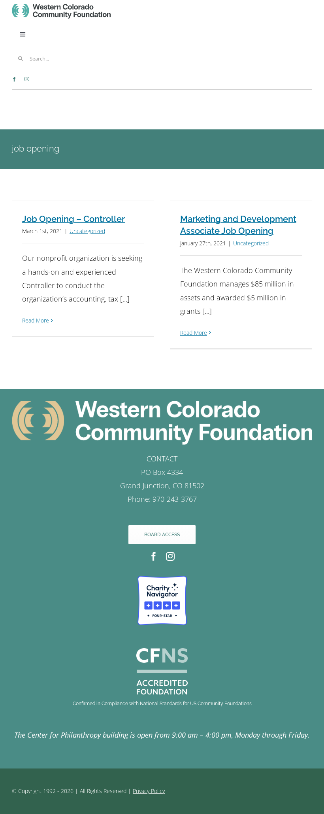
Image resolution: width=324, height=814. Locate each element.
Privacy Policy (149, 791)
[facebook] (14, 79)
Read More (35, 320)
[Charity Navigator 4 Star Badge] (162, 579)
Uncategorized (87, 231)
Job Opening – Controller (73, 219)
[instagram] (26, 79)
